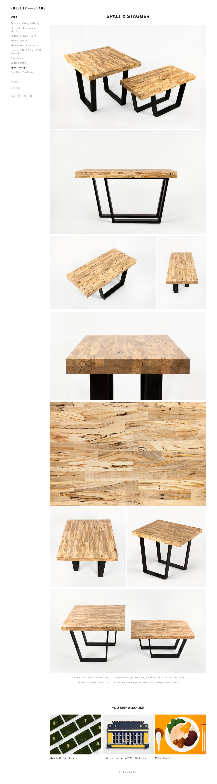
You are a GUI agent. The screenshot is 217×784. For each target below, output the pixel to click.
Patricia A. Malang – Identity (25, 23)
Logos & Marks (18, 62)
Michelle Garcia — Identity (24, 45)
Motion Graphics (19, 40)
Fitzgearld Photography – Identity (24, 29)
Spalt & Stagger (19, 67)
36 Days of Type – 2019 (23, 36)
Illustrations (17, 58)
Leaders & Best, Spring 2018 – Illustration (27, 51)
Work (14, 16)
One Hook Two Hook (22, 72)
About (14, 82)
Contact (15, 87)
